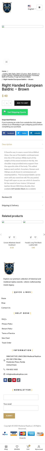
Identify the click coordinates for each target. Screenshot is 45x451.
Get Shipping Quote (17, 112)
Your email (8, 404)
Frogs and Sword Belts (22, 77)
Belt (10, 74)
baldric (5, 74)
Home (4, 71)
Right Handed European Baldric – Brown (18, 79)
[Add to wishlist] (14, 237)
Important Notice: (9, 120)
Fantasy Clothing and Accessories (19, 75)
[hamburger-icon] (39, 7)
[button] (8, 133)
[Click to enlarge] (6, 62)
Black (23, 189)
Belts (14, 74)
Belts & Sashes (22, 74)
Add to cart (22, 103)
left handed (15, 189)
